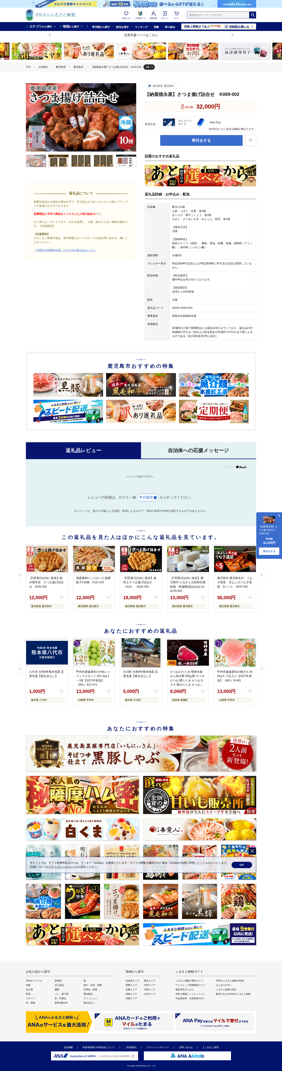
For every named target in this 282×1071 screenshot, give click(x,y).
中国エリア (149, 989)
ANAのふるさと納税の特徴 (230, 980)
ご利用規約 (130, 1047)
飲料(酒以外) (61, 1002)
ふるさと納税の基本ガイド (189, 980)
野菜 (28, 994)
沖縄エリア (131, 998)
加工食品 (59, 985)
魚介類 (29, 989)
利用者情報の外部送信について (99, 1047)
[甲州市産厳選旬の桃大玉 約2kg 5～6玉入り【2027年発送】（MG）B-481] (235, 652)
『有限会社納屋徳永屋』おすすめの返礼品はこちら (65, 250)
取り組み (170, 26)
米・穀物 (30, 1002)
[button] (50, 35)
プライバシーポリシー (157, 1047)
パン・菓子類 (61, 994)
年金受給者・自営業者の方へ (190, 998)
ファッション (90, 998)
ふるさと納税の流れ (226, 989)
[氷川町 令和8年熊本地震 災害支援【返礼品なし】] (141, 652)
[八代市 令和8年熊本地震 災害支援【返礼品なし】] (47, 652)
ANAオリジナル (34, 980)
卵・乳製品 (60, 998)
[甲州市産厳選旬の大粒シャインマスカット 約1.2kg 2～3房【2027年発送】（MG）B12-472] (94, 652)
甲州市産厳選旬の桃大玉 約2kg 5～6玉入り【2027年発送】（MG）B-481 (234, 676)
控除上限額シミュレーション (190, 994)
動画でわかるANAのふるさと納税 (233, 994)
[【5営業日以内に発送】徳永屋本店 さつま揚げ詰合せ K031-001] (47, 559)
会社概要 (68, 1047)
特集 (156, 26)
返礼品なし (89, 1002)
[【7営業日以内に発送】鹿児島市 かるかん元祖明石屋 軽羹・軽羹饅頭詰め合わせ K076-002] (188, 559)
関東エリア (131, 985)
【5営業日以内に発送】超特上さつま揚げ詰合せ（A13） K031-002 (139, 582)
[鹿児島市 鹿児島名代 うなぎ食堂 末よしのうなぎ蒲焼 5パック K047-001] (235, 559)
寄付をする (201, 140)
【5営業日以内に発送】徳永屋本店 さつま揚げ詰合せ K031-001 (46, 582)
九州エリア (149, 994)
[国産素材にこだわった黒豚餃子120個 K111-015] (94, 559)
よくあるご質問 (210, 1047)
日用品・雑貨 (90, 989)
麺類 (57, 989)
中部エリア (149, 985)
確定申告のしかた (185, 989)
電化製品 (88, 994)
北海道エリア (132, 980)
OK (242, 864)
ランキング (141, 26)
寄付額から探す (101, 26)
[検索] (252, 15)
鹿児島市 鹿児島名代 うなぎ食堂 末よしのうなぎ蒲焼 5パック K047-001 (234, 582)
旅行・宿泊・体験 (92, 985)
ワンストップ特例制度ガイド (190, 985)
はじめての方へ (224, 985)
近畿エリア (131, 989)
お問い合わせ (186, 1047)
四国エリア (131, 994)
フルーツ (30, 998)
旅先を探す (122, 26)
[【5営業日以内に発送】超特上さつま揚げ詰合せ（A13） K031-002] (141, 559)
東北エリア (149, 980)
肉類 (28, 985)
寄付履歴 (146, 497)
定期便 (58, 980)
